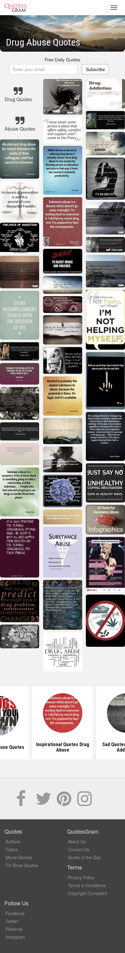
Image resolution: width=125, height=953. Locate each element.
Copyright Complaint (87, 893)
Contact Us (78, 849)
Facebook (15, 913)
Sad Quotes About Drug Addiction (62, 747)
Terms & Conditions (87, 885)
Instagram (15, 937)
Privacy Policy (81, 877)
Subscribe (95, 69)
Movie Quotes (18, 857)
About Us (77, 841)
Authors (12, 841)
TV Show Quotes (21, 865)
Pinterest (13, 929)
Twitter (11, 921)
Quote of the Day (84, 857)
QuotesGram (15, 7)
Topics (11, 849)
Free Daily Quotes (62, 59)
